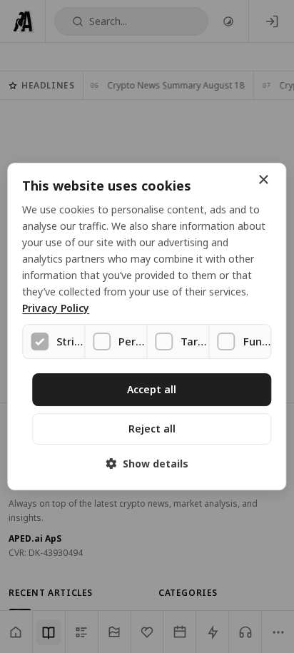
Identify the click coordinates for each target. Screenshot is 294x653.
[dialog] (146, 327)
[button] (147, 463)
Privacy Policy (55, 308)
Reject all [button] (152, 428)
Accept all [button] (151, 389)
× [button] (263, 180)
